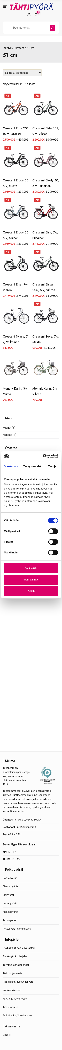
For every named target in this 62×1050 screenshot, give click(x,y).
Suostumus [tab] (11, 466)
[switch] (53, 531)
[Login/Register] (29, 14)
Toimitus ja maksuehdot (16, 965)
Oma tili (7, 1034)
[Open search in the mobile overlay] (31, 28)
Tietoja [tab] (52, 466)
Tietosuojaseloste (12, 973)
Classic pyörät (10, 886)
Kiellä (31, 590)
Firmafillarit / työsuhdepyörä (18, 981)
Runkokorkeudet (12, 990)
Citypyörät (8, 895)
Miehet (7, 427)
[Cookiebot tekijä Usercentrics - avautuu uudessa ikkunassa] (43, 456)
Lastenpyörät (10, 903)
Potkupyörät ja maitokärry (17, 928)
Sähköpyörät (10, 878)
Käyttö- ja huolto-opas (15, 998)
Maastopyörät (10, 911)
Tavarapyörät (10, 920)
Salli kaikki (31, 568)
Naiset (7, 434)
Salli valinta (31, 579)
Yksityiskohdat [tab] (32, 466)
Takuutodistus (10, 1007)
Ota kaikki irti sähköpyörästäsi (19, 948)
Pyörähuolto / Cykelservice (17, 1015)
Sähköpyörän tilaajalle (15, 956)
